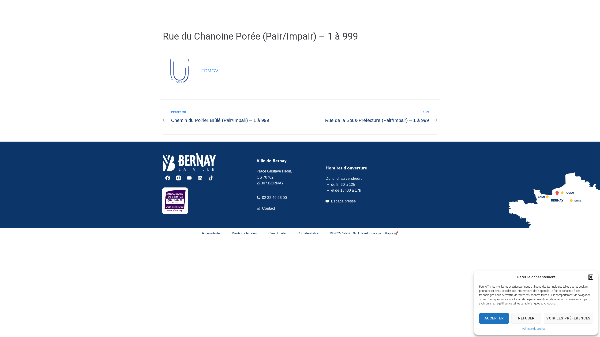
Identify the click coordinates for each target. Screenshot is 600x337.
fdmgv (209, 70)
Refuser (526, 318)
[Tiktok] (210, 178)
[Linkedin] (200, 178)
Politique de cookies (534, 328)
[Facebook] (167, 178)
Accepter (494, 318)
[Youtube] (189, 178)
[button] (590, 277)
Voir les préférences (568, 318)
